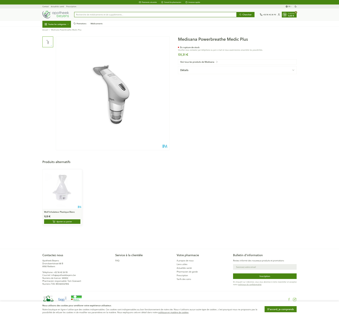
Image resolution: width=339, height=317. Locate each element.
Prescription (71, 6)
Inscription (265, 276)
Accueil (45, 29)
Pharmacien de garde (187, 271)
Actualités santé (57, 6)
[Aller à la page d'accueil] (55, 15)
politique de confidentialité (249, 284)
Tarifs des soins (184, 279)
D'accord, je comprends (280, 309)
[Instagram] (295, 299)
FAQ (117, 260)
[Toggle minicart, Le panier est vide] (284, 14)
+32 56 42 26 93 (61, 272)
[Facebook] (289, 299)
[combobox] (155, 14)
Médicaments (96, 23)
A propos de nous (185, 260)
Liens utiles (182, 264)
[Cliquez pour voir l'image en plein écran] (112, 93)
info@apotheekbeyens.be (63, 275)
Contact (45, 6)
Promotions (81, 23)
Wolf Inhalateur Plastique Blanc (59, 211)
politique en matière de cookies (173, 312)
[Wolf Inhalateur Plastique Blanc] (62, 189)
